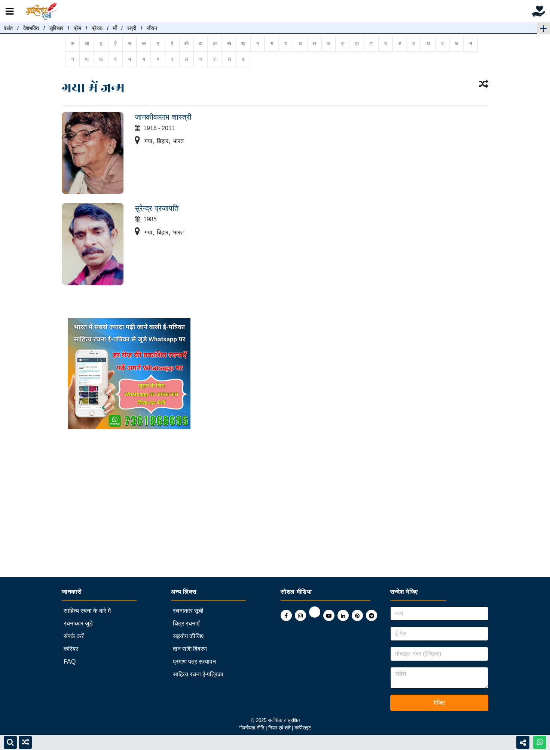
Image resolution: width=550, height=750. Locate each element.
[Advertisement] (224, 525)
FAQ (70, 661)
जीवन (152, 28)
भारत (178, 141)
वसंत (8, 28)
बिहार (162, 141)
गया (148, 141)
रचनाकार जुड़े (78, 623)
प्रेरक (97, 28)
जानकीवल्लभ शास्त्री (163, 117)
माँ (115, 28)
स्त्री (131, 28)
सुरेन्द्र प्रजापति (156, 208)
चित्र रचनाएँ (186, 623)
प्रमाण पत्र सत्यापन (194, 661)
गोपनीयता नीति (251, 728)
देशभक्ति (31, 28)
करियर (71, 649)
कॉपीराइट (302, 728)
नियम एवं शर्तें (280, 728)
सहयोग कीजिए (188, 636)
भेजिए (439, 703)
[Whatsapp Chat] (539, 742)
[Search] (10, 742)
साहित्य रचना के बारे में (87, 611)
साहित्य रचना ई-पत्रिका (198, 674)
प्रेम (77, 28)
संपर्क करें (74, 636)
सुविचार (56, 28)
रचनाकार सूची (188, 611)
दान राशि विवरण (190, 649)
